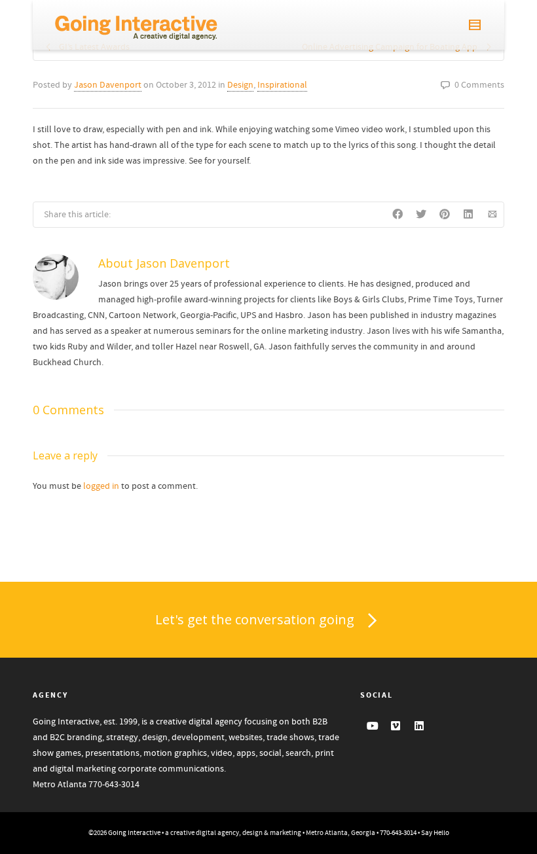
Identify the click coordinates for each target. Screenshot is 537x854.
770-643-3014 (113, 785)
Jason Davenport (107, 85)
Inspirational (282, 85)
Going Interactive (134, 833)
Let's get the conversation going (254, 619)
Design (240, 85)
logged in (101, 486)
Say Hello (435, 833)
